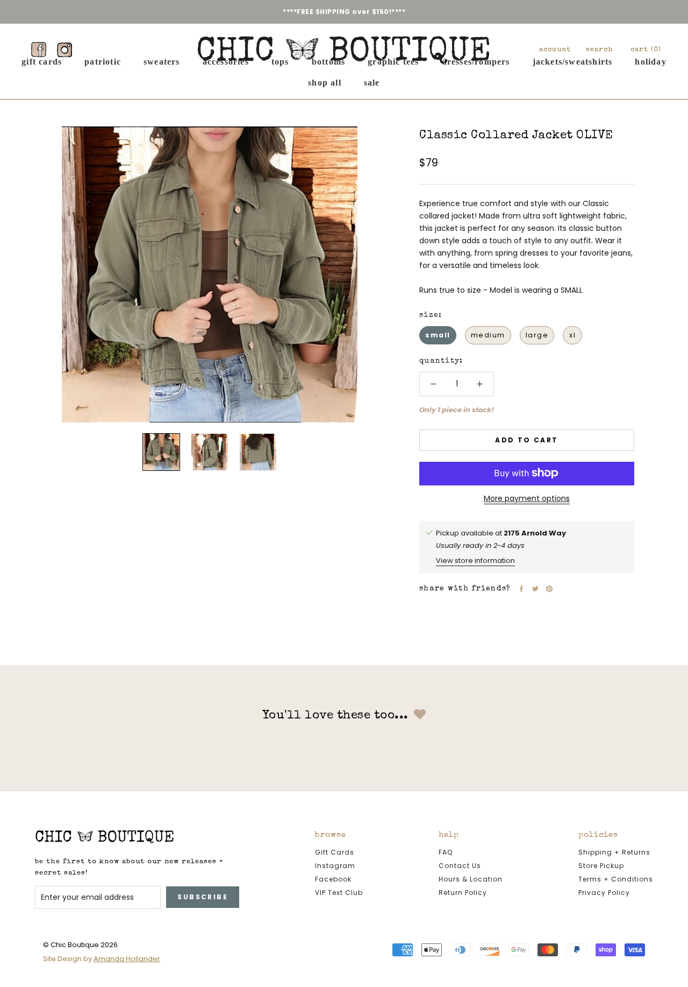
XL (572, 335)
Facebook (333, 879)
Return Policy (463, 892)
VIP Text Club (339, 892)
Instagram (335, 865)
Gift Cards (42, 61)
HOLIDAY (650, 61)
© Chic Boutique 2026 (80, 945)
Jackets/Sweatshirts (573, 61)
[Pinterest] (549, 589)
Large (537, 335)
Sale (372, 82)
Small (437, 335)
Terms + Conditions (615, 879)
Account (555, 49)
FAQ (446, 852)
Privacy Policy (604, 892)
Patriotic (102, 61)
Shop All (324, 82)
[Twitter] (535, 589)
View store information (475, 560)
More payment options (527, 497)
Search (599, 49)
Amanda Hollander (127, 959)
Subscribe (202, 896)
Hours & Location (471, 879)
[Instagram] (64, 49)
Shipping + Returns (614, 852)
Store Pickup (601, 865)
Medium (488, 335)
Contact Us (460, 865)
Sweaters (162, 61)
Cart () (645, 49)
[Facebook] (38, 49)
